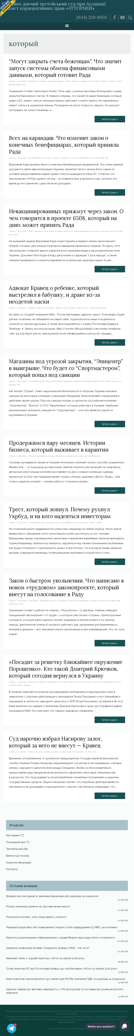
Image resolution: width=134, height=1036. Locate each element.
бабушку (40, 308)
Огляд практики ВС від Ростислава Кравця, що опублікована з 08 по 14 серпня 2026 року (61, 968)
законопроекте (81, 600)
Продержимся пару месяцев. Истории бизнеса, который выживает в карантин (58, 446)
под (102, 381)
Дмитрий (53, 682)
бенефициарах (34, 158)
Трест (92, 522)
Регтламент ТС (15, 835)
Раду (118, 600)
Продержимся (94, 456)
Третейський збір (17, 848)
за (59, 682)
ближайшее (33, 682)
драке (58, 308)
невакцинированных (82, 231)
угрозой (12, 385)
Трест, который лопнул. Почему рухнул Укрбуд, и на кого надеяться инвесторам (60, 512)
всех (44, 158)
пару (85, 456)
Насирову (79, 752)
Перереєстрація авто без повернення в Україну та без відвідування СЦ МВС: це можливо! (62, 927)
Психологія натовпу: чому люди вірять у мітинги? (36, 916)
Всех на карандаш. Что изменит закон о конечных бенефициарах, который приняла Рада (64, 145)
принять (105, 231)
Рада (104, 81)
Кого (43, 522)
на (90, 158)
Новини (12, 81)
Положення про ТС (18, 842)
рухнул (85, 522)
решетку (117, 682)
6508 (30, 231)
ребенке (102, 308)
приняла (95, 158)
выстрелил (50, 308)
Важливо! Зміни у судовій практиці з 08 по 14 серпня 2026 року (45, 958)
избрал (47, 752)
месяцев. (79, 456)
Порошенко (98, 682)
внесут (52, 600)
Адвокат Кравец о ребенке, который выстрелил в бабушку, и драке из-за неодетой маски (54, 295)
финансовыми (15, 84)
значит (75, 81)
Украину (27, 685)
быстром (44, 600)
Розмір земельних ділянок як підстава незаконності (38, 906)
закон (49, 158)
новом (113, 600)
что (23, 84)
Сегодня (12, 685)
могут (91, 81)
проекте (113, 231)
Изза (64, 308)
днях (46, 231)
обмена (97, 81)
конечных (75, 158)
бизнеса (32, 456)
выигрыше (67, 381)
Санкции (114, 381)
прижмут (96, 231)
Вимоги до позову (17, 855)
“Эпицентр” (51, 381)
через (15, 234)
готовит (43, 81)
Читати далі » (110, 118)
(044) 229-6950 (91, 17)
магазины (96, 381)
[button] (67, 25)
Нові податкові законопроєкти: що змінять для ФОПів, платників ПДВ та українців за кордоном (65, 978)
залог (41, 752)
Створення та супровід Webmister (67, 1028)
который (83, 81)
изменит (56, 158)
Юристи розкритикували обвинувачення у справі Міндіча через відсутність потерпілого (60, 937)
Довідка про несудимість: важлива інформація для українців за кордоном (52, 896)
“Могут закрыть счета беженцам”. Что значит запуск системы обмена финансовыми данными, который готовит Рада (65, 68)
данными (52, 81)
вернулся (43, 682)
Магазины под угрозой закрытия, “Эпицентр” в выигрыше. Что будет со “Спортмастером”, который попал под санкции (66, 368)
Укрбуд (99, 522)
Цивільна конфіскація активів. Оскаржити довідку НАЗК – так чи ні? (47, 947)
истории (51, 456)
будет (59, 381)
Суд (94, 752)
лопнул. (57, 522)
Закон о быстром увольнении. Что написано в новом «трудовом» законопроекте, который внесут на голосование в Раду (66, 587)
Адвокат (32, 308)
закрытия (77, 381)
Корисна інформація (18, 862)
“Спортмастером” (36, 381)
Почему (78, 522)
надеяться (70, 522)
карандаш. (65, 158)
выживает (41, 456)
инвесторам (34, 522)
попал (107, 381)
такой (20, 685)
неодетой (93, 308)
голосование (62, 600)
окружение (87, 682)
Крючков (73, 682)
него (90, 752)
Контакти (12, 869)
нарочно (71, 752)
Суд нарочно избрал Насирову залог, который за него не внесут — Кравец (55, 742)
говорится (38, 231)
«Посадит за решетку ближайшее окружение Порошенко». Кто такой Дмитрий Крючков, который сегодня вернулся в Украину (65, 669)
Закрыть (60, 81)
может (67, 231)
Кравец (79, 308)
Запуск (68, 81)
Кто (80, 682)
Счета (119, 81)
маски (85, 308)
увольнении (14, 604)
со (120, 381)
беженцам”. (33, 81)
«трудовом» (33, 600)
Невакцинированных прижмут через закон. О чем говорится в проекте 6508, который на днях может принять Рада (66, 218)
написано (105, 600)
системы (111, 81)
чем (10, 234)
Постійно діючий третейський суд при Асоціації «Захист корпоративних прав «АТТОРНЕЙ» (54, 6)
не (86, 752)
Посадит (108, 682)
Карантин (60, 456)
